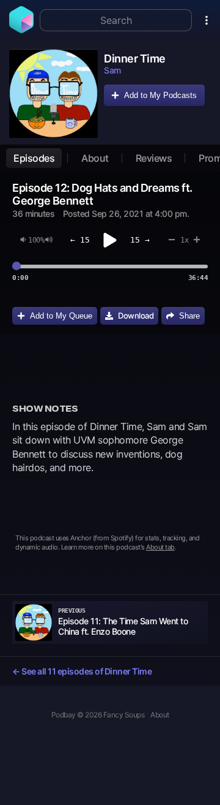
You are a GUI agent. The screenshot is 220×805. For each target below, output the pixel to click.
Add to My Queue (61, 315)
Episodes (33, 158)
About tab (160, 547)
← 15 (80, 239)
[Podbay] (21, 29)
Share (189, 315)
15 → (140, 239)
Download (135, 315)
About (95, 158)
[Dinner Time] (53, 93)
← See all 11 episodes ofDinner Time (82, 671)
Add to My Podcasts (160, 95)
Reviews (154, 158)
